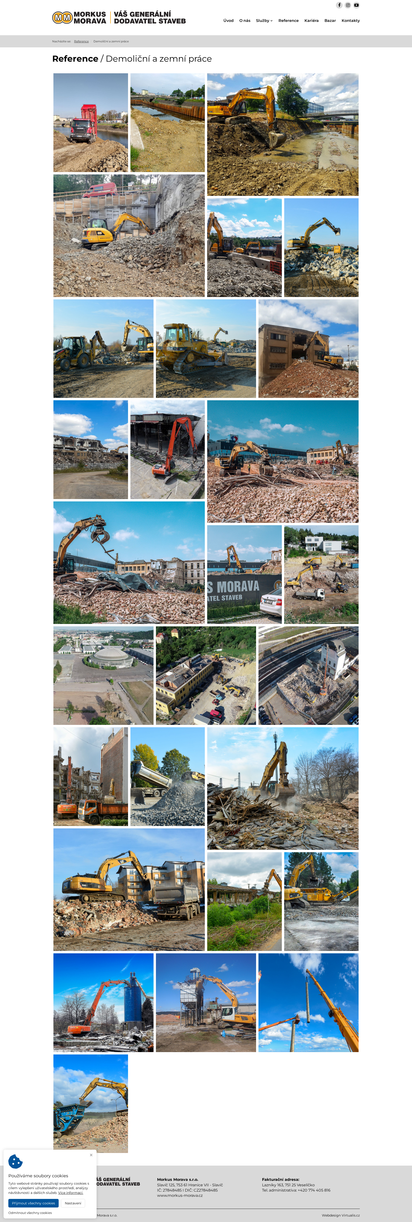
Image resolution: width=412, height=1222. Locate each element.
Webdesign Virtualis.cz (341, 1215)
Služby (262, 20)
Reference (288, 20)
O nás (244, 20)
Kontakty (351, 20)
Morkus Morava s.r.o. (100, 1215)
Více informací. (70, 1193)
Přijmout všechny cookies (33, 1203)
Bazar (330, 20)
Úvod (228, 20)
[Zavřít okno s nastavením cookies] (91, 1155)
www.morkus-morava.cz (180, 1195)
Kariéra (311, 20)
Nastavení (73, 1203)
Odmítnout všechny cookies (30, 1213)
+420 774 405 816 (314, 1190)
